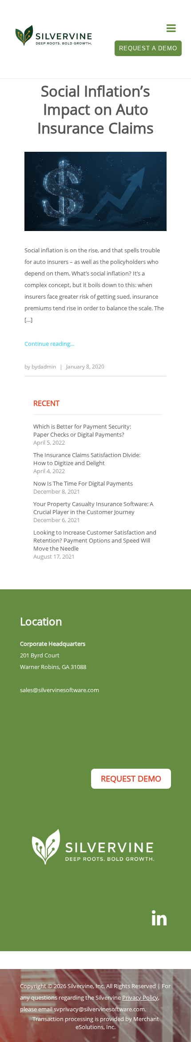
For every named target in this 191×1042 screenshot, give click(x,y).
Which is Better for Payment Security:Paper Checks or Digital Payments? (82, 430)
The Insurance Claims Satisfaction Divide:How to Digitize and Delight (86, 459)
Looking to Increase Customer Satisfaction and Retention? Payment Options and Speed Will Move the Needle (94, 540)
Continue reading (47, 344)
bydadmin (44, 366)
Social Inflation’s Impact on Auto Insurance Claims (95, 109)
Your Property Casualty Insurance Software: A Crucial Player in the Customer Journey (93, 508)
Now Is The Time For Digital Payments (83, 483)
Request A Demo (148, 48)
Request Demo (131, 778)
